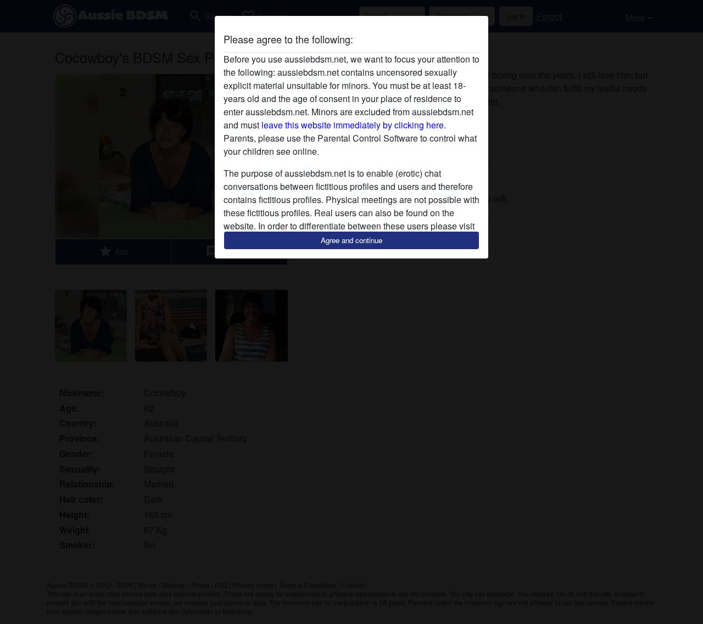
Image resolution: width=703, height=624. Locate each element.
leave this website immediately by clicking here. (353, 125)
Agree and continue (351, 240)
